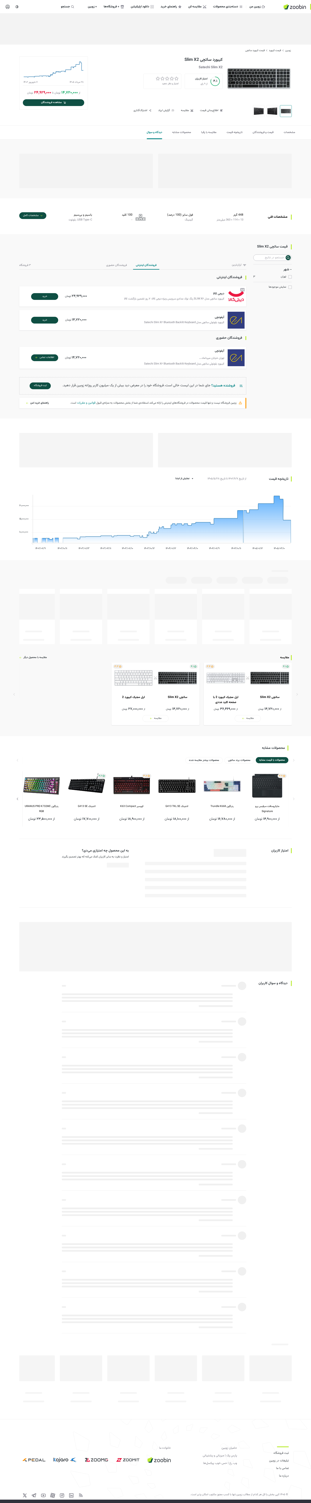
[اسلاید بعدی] (17, 799)
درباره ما (284, 1476)
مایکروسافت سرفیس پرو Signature (267, 808)
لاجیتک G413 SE (87, 806)
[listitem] (248, 694)
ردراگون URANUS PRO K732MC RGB (41, 808)
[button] (134, 296)
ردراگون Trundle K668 (222, 806)
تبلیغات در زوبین (279, 1460)
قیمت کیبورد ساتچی (255, 50)
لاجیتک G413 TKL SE (176, 806)
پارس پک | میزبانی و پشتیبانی (220, 1455)
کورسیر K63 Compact (131, 806)
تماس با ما (282, 1468)
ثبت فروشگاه (281, 1453)
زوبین (288, 50)
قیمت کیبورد (275, 50)
